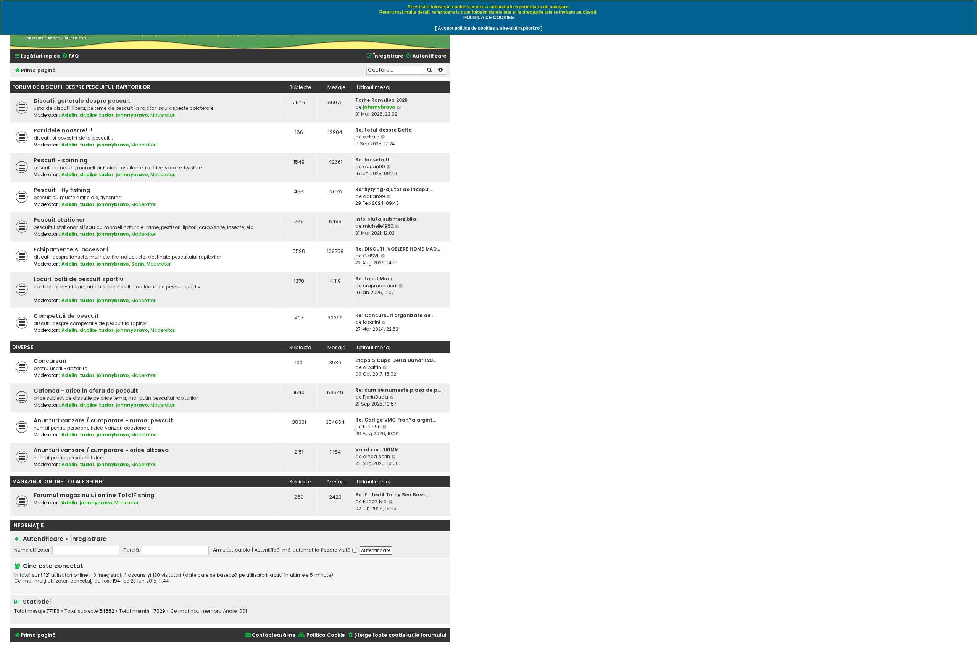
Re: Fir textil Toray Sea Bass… (391, 494)
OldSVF (371, 256)
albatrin (372, 367)
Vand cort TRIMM (377, 449)
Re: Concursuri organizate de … (395, 315)
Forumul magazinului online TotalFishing (94, 495)
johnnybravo (132, 115)
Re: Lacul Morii (373, 278)
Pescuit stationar (59, 220)
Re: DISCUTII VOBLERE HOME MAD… (397, 249)
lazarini (371, 322)
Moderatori (163, 115)
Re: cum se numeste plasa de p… (398, 390)
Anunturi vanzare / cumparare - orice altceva (101, 450)
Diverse (22, 347)
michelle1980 (378, 226)
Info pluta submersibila (385, 219)
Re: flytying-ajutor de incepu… (393, 189)
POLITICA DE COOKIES (488, 17)
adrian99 (374, 166)
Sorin (137, 264)
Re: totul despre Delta (383, 130)
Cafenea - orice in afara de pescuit (86, 390)
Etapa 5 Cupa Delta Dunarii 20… (395, 360)
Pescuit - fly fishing (62, 190)
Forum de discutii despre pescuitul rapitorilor (81, 87)
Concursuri (50, 361)
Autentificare (43, 539)
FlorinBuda (375, 397)
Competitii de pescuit (66, 316)
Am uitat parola (231, 550)
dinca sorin (376, 456)
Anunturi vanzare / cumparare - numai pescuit (103, 420)
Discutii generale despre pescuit (82, 101)
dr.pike (88, 115)
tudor (106, 115)
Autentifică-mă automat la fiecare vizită (303, 550)
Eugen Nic (375, 501)
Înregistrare (88, 539)
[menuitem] (70, 56)
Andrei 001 (235, 611)
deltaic (371, 137)
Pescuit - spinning (60, 160)
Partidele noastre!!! (63, 130)
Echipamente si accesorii (71, 249)
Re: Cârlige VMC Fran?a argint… (395, 420)
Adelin (69, 115)
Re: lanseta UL (373, 159)
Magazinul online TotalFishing (57, 481)
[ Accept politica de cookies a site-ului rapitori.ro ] (488, 28)
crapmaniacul (380, 285)
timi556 (372, 426)
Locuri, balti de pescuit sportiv (78, 279)
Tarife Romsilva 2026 (381, 100)
